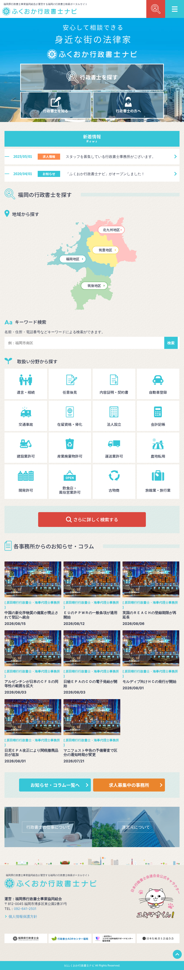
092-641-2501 (25, 909)
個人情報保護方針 (23, 916)
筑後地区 (94, 285)
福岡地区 (72, 259)
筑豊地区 (105, 250)
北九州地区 (111, 229)
